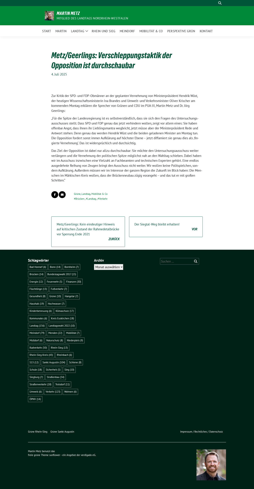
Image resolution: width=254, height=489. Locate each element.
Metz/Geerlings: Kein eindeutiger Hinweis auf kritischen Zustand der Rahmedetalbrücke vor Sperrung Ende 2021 (88, 231)
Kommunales (38, 318)
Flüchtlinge (38, 289)
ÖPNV (35, 399)
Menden (55, 333)
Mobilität (72, 333)
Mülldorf (36, 340)
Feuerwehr (54, 281)
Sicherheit (53, 369)
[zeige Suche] (220, 3)
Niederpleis (75, 340)
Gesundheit (37, 296)
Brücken (79, 198)
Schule (36, 369)
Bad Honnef (38, 267)
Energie (36, 281)
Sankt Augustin (54, 362)
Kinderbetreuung (41, 311)
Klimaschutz (65, 311)
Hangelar (71, 296)
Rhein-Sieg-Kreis (41, 355)
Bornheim (71, 267)
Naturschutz (54, 340)
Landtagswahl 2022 (62, 325)
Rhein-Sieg (59, 347)
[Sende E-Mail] (62, 194)
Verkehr (103, 198)
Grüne (77, 193)
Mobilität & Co (99, 193)
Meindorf (37, 333)
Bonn (55, 267)
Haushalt (37, 303)
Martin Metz (68, 13)
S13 (34, 362)
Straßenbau (55, 377)
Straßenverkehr (40, 384)
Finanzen (73, 281)
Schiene (75, 362)
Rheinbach (64, 355)
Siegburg (36, 377)
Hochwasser (56, 303)
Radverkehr (38, 347)
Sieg (69, 369)
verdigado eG (88, 455)
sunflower (54, 455)
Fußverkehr (59, 289)
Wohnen (70, 391)
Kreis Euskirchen (62, 318)
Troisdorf (62, 384)
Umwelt (36, 391)
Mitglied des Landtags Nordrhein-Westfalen (92, 18)
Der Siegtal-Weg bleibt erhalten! (165, 226)
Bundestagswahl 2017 (61, 274)
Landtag (86, 193)
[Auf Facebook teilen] (54, 194)
